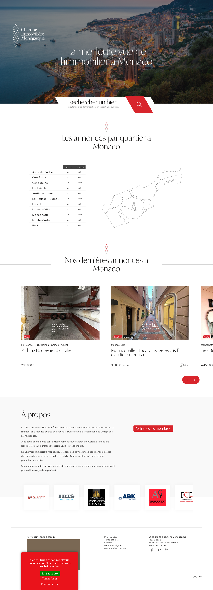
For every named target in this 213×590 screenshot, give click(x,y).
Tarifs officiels (112, 539)
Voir (68, 172)
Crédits (108, 542)
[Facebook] (152, 550)
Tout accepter (50, 573)
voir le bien (60, 326)
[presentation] (187, 380)
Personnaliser (49, 584)
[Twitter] (160, 550)
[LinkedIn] (167, 550)
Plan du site (110, 537)
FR (191, 9)
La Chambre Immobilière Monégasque (29, 35)
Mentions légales (113, 545)
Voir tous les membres (153, 428)
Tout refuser (49, 578)
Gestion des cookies (115, 548)
